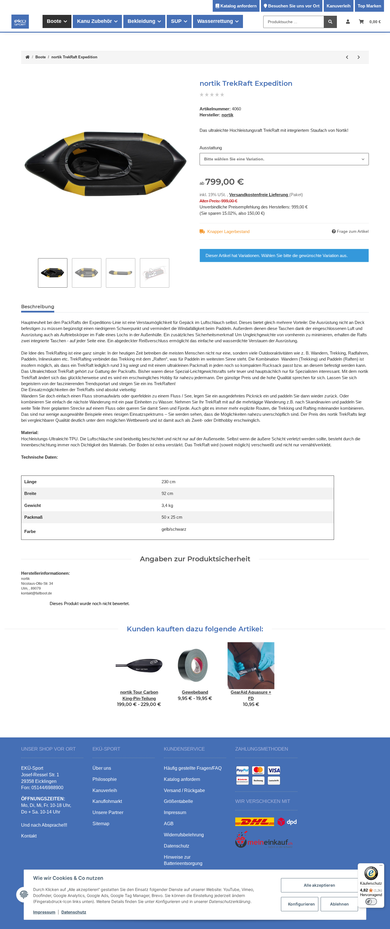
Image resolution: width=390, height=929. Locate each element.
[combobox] (284, 159)
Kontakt (29, 835)
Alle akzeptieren (319, 885)
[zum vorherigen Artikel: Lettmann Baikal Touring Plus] (347, 57)
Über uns (102, 768)
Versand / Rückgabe (184, 790)
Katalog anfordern (238, 5)
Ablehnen (339, 904)
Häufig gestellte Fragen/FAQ (193, 768)
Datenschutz (73, 912)
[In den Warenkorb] (25, 76)
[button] (347, 21)
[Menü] (380, 866)
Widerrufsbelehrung (184, 834)
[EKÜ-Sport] (20, 21)
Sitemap (101, 823)
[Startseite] (27, 57)
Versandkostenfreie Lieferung (259, 194)
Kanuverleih (339, 5)
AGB (169, 823)
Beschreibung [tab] (37, 306)
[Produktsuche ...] (330, 22)
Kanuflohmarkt (107, 801)
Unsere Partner (108, 812)
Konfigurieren (301, 904)
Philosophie (105, 779)
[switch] (371, 901)
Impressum (44, 912)
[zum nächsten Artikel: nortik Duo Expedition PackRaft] (359, 57)
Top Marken (369, 5)
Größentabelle (178, 801)
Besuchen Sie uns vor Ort (293, 5)
